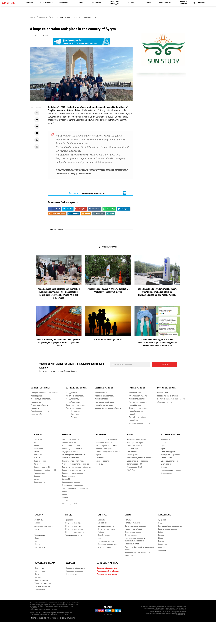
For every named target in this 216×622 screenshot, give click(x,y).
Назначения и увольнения (72, 473)
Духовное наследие (114, 3)
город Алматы (135, 393)
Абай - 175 (131, 470)
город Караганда (73, 402)
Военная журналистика (107, 544)
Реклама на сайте (38, 618)
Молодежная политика (71, 446)
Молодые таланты (132, 523)
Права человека (68, 476)
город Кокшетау (72, 399)
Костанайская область (104, 396)
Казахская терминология (168, 529)
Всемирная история (135, 443)
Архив (36, 479)
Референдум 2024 (69, 504)
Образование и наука (44, 563)
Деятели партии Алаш (136, 449)
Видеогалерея (130, 535)
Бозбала (101, 520)
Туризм (99, 455)
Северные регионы (104, 388)
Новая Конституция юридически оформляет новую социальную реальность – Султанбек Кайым (58, 343)
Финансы (99, 464)
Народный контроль (104, 449)
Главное (65, 498)
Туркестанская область (138, 408)
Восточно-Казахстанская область (171, 399)
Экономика (97, 3)
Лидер (161, 523)
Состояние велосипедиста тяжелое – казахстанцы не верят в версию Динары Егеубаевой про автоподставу (157, 343)
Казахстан (38, 440)
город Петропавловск (104, 405)
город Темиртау (72, 414)
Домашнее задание (106, 526)
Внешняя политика (69, 443)
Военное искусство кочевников (139, 458)
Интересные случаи (106, 541)
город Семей (162, 393)
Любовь (101, 532)
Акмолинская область (75, 396)
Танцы (37, 523)
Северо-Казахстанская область (108, 408)
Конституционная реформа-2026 (75, 489)
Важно (81, 3)
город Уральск (37, 396)
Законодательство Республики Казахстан (137, 554)
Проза (163, 446)
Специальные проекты (134, 532)
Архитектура (39, 547)
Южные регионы (137, 388)
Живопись (38, 520)
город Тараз (134, 414)
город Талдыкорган (137, 399)
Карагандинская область (76, 405)
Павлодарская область (104, 402)
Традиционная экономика (106, 440)
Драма (163, 449)
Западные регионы (40, 388)
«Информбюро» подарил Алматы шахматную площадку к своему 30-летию (108, 290)
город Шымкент (135, 405)
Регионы (161, 547)
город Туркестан (136, 411)
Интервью (38, 455)
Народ (131, 3)
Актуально (64, 3)
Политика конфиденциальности (61, 618)
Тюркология (131, 452)
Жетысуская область (137, 402)
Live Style (102, 515)
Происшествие (166, 3)
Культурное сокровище (170, 455)
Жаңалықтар (43, 17)
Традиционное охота (73, 535)
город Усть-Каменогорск (167, 396)
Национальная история (136, 440)
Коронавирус (71, 574)
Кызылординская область (139, 423)
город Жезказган (73, 411)
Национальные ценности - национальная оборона (135, 539)
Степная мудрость (168, 452)
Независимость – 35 (42, 467)
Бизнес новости (102, 461)
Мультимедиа (39, 473)
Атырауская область (39, 405)
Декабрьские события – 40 (45, 470)
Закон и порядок (184, 3)
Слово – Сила (166, 458)
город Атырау (36, 408)
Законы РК (66, 479)
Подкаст (161, 535)
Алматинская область (138, 396)
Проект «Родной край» (134, 529)
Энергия (37, 577)
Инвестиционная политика (73, 449)
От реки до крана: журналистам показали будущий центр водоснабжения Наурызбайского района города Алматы (157, 292)
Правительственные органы (73, 470)
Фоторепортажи (104, 547)
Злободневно (46, 3)
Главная (33, 17)
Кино (36, 532)
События (161, 532)
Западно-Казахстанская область (44, 393)
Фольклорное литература (135, 526)
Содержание (39, 590)
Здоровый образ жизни (75, 568)
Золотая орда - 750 (134, 464)
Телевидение (39, 535)
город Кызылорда (136, 420)
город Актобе (36, 414)
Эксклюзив (162, 544)
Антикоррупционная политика (108, 452)
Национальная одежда (74, 532)
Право (64, 492)
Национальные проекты (71, 482)
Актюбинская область (40, 411)
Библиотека (166, 464)
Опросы (37, 476)
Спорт (148, 3)
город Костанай (101, 393)
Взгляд (161, 541)
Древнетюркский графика (137, 461)
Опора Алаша (166, 473)
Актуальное (38, 449)
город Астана (71, 393)
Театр (36, 529)
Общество (38, 446)
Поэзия (164, 443)
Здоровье (162, 520)
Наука (36, 574)
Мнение (37, 458)
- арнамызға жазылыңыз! (88, 193)
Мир (35, 443)
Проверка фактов (132, 544)
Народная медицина (74, 571)
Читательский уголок (106, 529)
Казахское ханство (134, 446)
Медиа (37, 544)
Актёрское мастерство (44, 526)
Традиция (69, 520)
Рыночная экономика (104, 443)
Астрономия (39, 571)
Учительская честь (42, 587)
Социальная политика (71, 458)
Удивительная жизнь (42, 583)
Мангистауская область (41, 399)
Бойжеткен (102, 523)
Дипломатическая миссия (72, 485)
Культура (38, 515)
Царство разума (41, 580)
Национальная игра (73, 523)
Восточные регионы (166, 388)
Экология (162, 550)
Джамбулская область (138, 417)
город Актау (36, 402)
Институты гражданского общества (76, 467)
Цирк (36, 538)
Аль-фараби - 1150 (134, 467)
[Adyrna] (9, 3)
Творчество (165, 440)
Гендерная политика (70, 452)
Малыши (128, 520)
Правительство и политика (73, 461)
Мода (100, 538)
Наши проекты (40, 461)
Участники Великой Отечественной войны (139, 548)
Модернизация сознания (171, 470)
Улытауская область (74, 408)
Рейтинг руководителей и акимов (75, 464)
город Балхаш (71, 417)
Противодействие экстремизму (171, 526)
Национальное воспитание (76, 529)
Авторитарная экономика (106, 446)
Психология (39, 568)
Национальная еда (73, 526)
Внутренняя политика (70, 440)
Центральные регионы (76, 388)
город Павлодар (101, 399)
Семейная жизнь (104, 535)
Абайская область (164, 402)
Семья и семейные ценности (108, 340)
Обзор (160, 538)
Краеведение (132, 455)
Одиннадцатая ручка (169, 461)
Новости (29, 3)
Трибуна (65, 501)
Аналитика (100, 458)
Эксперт (37, 464)
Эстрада (38, 541)
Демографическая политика (73, 455)
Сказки (164, 467)
